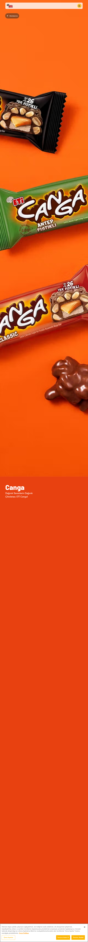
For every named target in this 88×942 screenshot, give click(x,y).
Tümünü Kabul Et (63, 937)
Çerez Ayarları (8, 937)
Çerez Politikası (24, 933)
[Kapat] (84, 927)
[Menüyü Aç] (79, 6)
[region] (44, 933)
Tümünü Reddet (78, 937)
